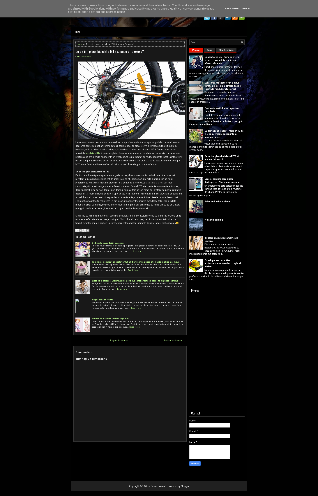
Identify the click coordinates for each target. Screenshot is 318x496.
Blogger (185, 486)
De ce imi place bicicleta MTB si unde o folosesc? (109, 51)
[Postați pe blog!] (80, 230)
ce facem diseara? (157, 486)
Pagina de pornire (119, 340)
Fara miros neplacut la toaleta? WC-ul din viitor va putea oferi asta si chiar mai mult (135, 261)
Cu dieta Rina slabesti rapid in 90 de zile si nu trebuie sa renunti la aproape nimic (223, 134)
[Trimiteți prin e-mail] (77, 230)
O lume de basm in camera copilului (110, 318)
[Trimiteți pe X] (84, 230)
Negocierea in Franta (102, 299)
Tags (209, 50)
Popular (196, 50)
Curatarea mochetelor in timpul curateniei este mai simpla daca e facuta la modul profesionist (222, 86)
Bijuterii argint (212, 237)
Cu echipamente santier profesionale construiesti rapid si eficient (222, 263)
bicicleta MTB (93, 153)
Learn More (231, 8)
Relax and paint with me (217, 201)
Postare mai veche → (175, 340)
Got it (246, 8)
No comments (84, 56)
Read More (137, 251)
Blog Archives (226, 50)
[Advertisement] (217, 351)
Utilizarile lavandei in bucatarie (108, 242)
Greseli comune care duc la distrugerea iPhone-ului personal (222, 180)
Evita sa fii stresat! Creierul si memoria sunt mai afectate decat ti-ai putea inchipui (135, 280)
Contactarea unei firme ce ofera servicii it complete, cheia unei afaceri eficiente (221, 60)
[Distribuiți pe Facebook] (87, 230)
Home (78, 32)
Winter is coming (213, 219)
